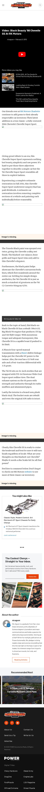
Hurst (24, 353)
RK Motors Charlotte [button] (30, 111)
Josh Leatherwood (10, 535)
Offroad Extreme (11, 788)
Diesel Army (28, 771)
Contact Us (28, 729)
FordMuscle (9, 782)
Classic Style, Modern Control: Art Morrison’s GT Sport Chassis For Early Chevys (19, 520)
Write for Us (29, 735)
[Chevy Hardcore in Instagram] (6, 723)
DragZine (8, 776)
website (28, 472)
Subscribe (32, 577)
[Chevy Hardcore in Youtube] (18, 723)
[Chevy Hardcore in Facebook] (12, 723)
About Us (8, 729)
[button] (22, 54)
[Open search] (40, 5)
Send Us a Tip (9, 735)
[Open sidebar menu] (3, 5)
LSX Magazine (29, 782)
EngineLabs (28, 776)
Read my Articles (20, 660)
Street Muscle (29, 788)
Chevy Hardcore (10, 771)
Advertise (8, 741)
